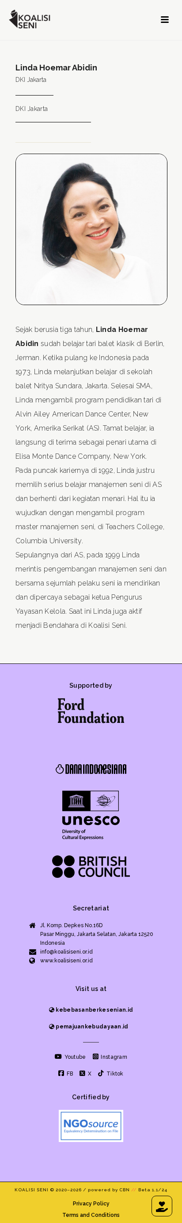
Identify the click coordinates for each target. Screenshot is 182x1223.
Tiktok (114, 1074)
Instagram (113, 1057)
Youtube (74, 1057)
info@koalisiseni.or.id (66, 952)
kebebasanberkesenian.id (93, 1010)
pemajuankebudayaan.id (91, 1027)
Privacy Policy (91, 1204)
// (134, 1189)
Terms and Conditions (91, 1215)
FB (69, 1074)
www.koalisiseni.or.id (66, 961)
